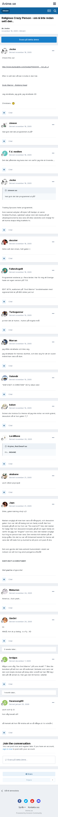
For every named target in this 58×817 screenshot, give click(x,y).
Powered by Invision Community (29, 813)
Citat (10, 113)
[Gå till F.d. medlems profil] (5, 153)
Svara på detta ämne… (17, 760)
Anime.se (9, 4)
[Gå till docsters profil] (5, 242)
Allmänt (22, 31)
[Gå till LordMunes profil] (5, 437)
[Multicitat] (4, 113)
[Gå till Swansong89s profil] (5, 702)
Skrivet (20, 52)
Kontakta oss (33, 807)
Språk (21, 807)
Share (30, 774)
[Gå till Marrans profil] (5, 342)
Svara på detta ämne (29, 39)
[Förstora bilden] (13, 103)
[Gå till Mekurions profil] (5, 591)
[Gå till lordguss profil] (5, 659)
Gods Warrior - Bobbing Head (14, 85)
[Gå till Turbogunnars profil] (5, 313)
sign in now (7, 749)
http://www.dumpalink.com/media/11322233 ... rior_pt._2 (25, 67)
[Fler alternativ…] (53, 50)
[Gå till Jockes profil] (5, 50)
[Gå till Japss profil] (5, 504)
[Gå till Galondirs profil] (5, 378)
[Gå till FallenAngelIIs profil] (5, 270)
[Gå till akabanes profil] (5, 476)
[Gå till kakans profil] (5, 406)
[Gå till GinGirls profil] (5, 620)
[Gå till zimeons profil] (5, 125)
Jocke (7, 28)
